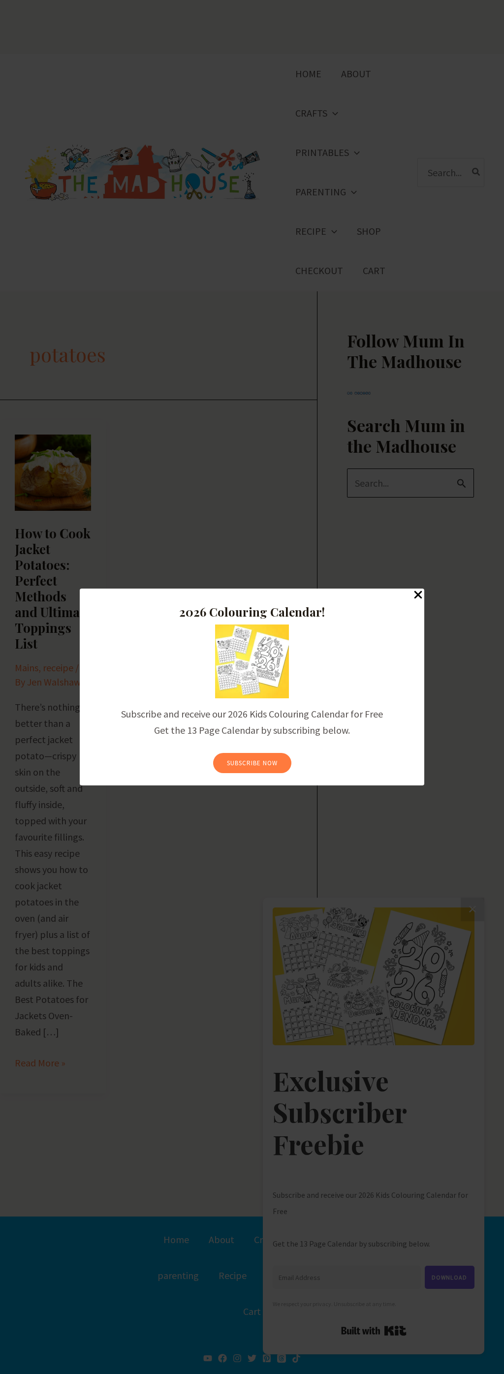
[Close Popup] (418, 595)
